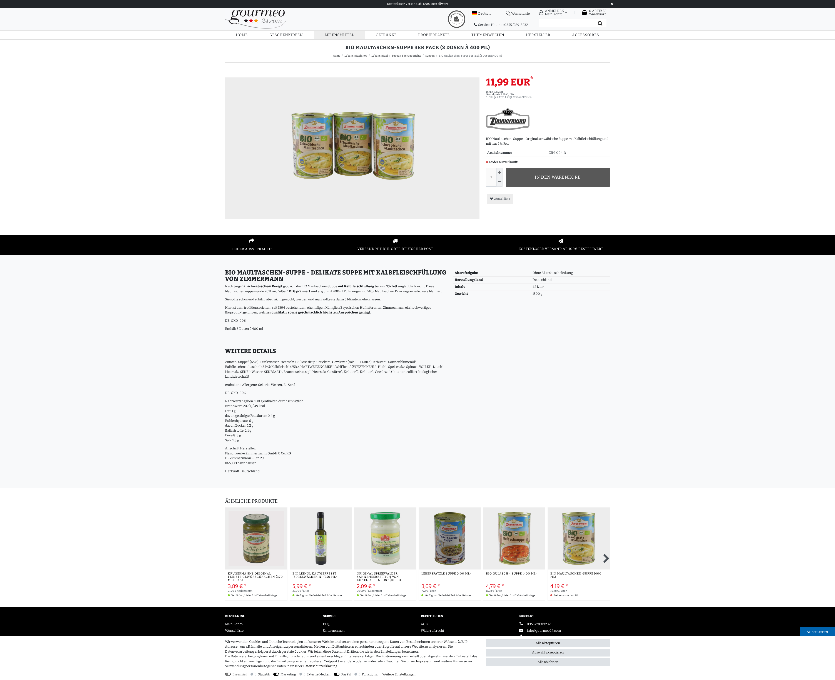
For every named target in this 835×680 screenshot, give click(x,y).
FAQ (326, 624)
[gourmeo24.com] (255, 19)
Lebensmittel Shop (355, 55)
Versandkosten (522, 97)
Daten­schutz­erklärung (320, 666)
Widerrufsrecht (432, 631)
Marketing (288, 674)
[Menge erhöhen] (499, 172)
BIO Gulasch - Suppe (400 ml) (511, 573)
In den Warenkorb (558, 177)
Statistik (264, 674)
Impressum (424, 661)
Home (242, 35)
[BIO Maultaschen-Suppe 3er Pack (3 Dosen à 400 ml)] (352, 205)
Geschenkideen (286, 35)
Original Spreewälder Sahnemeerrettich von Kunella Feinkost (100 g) (379, 577)
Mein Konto (234, 624)
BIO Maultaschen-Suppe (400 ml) (575, 575)
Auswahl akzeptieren (548, 652)
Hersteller (538, 35)
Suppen (430, 55)
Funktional (370, 674)
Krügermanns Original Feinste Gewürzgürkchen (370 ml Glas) (255, 577)
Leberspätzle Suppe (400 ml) (446, 573)
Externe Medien (319, 674)
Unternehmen (334, 631)
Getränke (386, 35)
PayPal (346, 674)
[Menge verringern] (499, 182)
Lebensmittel (339, 35)
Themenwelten (487, 35)
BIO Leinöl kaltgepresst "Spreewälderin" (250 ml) (314, 575)
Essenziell (239, 674)
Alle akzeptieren (548, 643)
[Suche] (600, 23)
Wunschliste (501, 198)
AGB (424, 624)
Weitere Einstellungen (399, 674)
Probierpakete (434, 35)
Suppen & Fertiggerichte (406, 55)
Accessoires (585, 35)
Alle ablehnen (548, 662)
